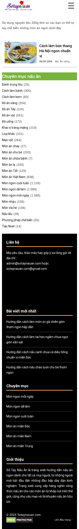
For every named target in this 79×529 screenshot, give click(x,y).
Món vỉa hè (9, 207)
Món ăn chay (11, 146)
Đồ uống (7, 121)
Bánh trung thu (12, 84)
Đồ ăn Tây (9, 109)
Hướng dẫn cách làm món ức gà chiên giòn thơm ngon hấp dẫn (35, 324)
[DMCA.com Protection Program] (19, 521)
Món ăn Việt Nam (13, 177)
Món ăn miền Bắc (18, 426)
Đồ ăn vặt (8, 115)
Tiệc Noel (8, 226)
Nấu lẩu (7, 214)
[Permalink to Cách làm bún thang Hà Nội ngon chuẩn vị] (20, 52)
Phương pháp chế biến (17, 220)
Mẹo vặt (7, 140)
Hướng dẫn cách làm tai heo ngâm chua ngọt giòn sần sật (37, 339)
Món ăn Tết (10, 171)
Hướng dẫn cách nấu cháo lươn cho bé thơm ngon (36, 370)
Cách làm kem (12, 97)
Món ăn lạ (8, 164)
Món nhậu (9, 201)
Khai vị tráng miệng (15, 127)
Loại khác (8, 134)
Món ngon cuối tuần (15, 183)
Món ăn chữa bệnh (14, 158)
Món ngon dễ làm (14, 189)
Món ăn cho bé (12, 152)
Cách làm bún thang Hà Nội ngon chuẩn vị (55, 51)
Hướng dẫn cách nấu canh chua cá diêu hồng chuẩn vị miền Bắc (37, 354)
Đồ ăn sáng (9, 103)
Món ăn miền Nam (18, 436)
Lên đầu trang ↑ (64, 519)
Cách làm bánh (12, 90)
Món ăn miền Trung (19, 446)
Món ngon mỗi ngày (15, 195)
